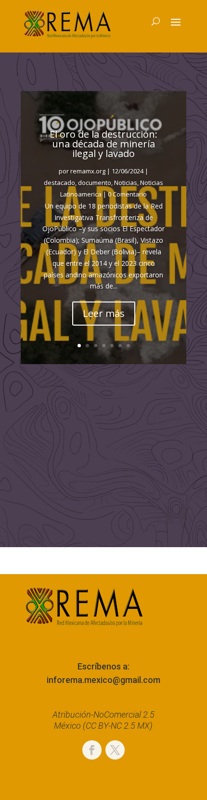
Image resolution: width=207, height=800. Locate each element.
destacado (59, 182)
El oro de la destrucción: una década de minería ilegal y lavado (103, 144)
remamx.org (87, 171)
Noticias (125, 182)
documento (94, 182)
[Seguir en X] (115, 750)
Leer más (104, 313)
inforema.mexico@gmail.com (103, 680)
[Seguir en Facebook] (92, 750)
